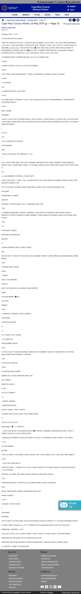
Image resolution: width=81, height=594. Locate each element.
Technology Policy (47, 567)
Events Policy (45, 558)
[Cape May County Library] (3, 21)
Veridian (50, 592)
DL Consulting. (15, 592)
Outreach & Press (14, 564)
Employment (13, 556)
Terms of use (75, 592)
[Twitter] (74, 20)
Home (14, 15)
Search (25, 15)
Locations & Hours (15, 561)
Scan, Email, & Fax (15, 584)
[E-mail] (77, 20)
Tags (57, 15)
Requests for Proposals (16, 567)
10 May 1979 (32, 20)
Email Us (44, 581)
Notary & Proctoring (15, 581)
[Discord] (42, 586)
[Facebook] (70, 20)
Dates (47, 15)
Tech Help (12, 587)
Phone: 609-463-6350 (48, 578)
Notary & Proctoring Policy (50, 564)
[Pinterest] (55, 586)
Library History (13, 558)
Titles (37, 15)
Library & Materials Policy (49, 561)
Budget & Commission (48, 556)
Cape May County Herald (15, 20)
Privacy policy (66, 592)
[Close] (60, 501)
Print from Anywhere (16, 578)
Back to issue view (9, 27)
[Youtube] (59, 586)
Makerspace (13, 575)
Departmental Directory (49, 575)
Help (67, 15)
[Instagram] (51, 586)
